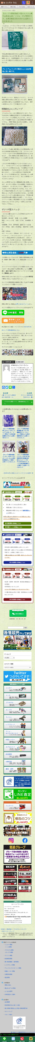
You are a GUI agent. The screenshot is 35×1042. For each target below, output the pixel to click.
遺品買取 (7, 977)
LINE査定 (4, 1041)
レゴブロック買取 (10, 965)
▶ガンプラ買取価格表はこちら (11, 330)
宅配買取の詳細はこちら (14, 523)
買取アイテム (4, 6)
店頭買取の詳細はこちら (18, 599)
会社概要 (7, 1002)
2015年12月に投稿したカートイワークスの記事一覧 (18, 473)
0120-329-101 (27, 326)
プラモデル (9, 702)
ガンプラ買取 (9, 952)
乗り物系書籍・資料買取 (12, 961)
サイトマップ (8, 1011)
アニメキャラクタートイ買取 (13, 968)
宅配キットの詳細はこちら (14, 527)
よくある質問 (8, 991)
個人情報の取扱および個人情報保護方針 (16, 1008)
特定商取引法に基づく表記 (12, 1005)
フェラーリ (9, 806)
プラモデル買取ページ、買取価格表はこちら (16, 402)
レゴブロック (10, 724)
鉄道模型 (9, 754)
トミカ (8, 695)
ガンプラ (9, 710)
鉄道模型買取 (8, 958)
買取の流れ (13, 6)
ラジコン (9, 717)
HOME (3, 929)
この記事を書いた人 (9, 362)
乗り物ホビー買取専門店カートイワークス (23, 1032)
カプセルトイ (10, 747)
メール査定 (13, 1041)
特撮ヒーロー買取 (10, 971)
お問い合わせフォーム (22, 304)
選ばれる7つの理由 (10, 988)
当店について (30, 6)
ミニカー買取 (8, 944)
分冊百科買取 (8, 974)
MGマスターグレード (8, 931)
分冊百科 (9, 761)
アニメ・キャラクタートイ (12, 732)
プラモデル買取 (9, 950)
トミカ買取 (8, 947)
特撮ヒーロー (10, 739)
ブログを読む (22, 6)
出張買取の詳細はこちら (18, 562)
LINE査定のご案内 (10, 994)
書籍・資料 (9, 769)
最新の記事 (21, 362)
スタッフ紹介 (8, 1014)
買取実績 (9, 929)
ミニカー (9, 688)
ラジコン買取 (8, 955)
